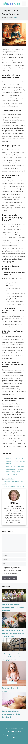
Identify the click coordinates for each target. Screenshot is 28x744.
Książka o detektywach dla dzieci (16, 469)
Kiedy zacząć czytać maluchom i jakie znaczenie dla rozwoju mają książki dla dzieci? (13, 633)
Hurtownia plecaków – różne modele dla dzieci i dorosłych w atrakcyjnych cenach (12, 657)
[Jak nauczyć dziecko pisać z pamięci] (14, 674)
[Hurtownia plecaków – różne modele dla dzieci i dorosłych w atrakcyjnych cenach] (14, 645)
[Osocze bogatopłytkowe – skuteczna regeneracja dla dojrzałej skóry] (14, 701)
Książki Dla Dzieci (9, 479)
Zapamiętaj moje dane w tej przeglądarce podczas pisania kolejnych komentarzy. (12, 570)
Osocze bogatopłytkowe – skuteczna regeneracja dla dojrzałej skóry (11, 714)
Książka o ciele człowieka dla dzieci (14, 486)
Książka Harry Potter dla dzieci (15, 458)
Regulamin (10, 731)
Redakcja (18, 731)
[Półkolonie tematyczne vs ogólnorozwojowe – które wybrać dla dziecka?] (14, 596)
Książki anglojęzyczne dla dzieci (15, 466)
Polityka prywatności (11, 728)
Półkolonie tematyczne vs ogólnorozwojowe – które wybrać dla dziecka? (13, 607)
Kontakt (21, 728)
